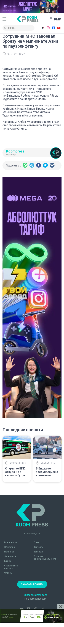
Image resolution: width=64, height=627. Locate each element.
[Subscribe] (51, 18)
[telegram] (31, 165)
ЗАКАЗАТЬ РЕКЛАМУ (32, 584)
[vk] (52, 165)
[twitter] (45, 165)
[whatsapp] (25, 165)
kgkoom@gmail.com (35, 594)
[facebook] (38, 165)
